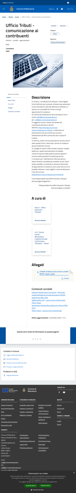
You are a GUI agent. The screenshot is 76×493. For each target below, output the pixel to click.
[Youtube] (61, 9)
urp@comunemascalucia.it (9, 462)
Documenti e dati (6, 425)
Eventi (59, 424)
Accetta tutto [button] (30, 485)
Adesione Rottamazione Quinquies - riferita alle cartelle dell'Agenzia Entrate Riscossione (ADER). (49, 293)
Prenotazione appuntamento (24, 436)
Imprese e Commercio (26, 408)
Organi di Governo (7, 405)
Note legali (41, 444)
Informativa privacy (44, 441)
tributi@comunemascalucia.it (46, 117)
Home (4, 17)
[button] (38, 490)
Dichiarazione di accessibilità (43, 449)
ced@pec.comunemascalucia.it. (46, 120)
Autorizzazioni (42, 423)
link (56, 482)
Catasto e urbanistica (26, 412)
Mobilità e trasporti (26, 415)
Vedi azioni (63, 26)
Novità (11, 17)
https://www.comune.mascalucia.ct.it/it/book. (48, 174)
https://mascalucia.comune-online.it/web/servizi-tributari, (45, 128)
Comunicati (60, 408)
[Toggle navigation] (4, 9)
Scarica (66, 278)
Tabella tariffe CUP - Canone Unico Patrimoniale (48, 300)
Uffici (2, 412)
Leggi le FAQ (24, 444)
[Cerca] (72, 9)
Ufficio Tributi (36, 303)
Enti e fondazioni (6, 415)
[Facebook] (56, 9)
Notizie (59, 405)
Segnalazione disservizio (27, 441)
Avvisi (17, 17)
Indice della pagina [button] (13, 94)
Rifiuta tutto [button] (45, 485)
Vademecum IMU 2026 (40, 297)
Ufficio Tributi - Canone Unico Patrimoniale (47, 310)
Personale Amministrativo (9, 422)
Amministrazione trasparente (43, 436)
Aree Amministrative (7, 408)
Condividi (53, 26)
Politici (3, 418)
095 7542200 (12, 470)
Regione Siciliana (8, 2)
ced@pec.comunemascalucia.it (11, 468)
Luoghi (59, 421)
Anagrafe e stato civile (27, 405)
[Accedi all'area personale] (68, 2)
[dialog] (38, 482)
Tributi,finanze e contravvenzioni (43, 412)
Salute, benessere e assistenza (44, 418)
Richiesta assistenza (26, 448)
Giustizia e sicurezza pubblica (44, 406)
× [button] (74, 472)
